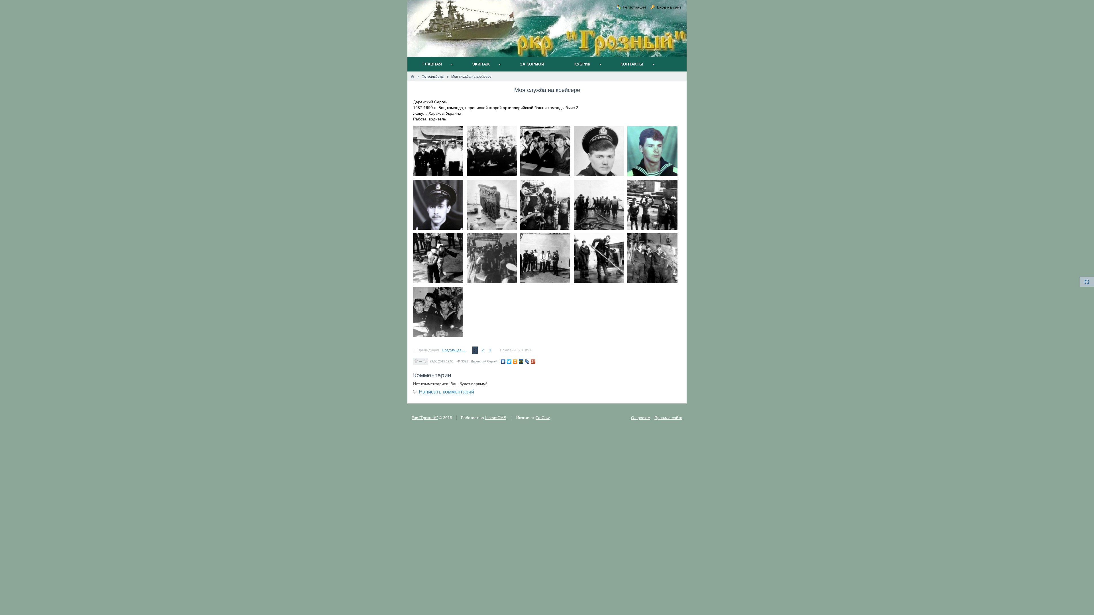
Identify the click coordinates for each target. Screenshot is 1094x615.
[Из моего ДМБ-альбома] (438, 151)
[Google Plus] (533, 361)
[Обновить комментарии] (1087, 282)
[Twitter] (509, 361)
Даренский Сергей (484, 361)
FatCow (543, 417)
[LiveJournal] (527, 361)
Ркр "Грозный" (425, 417)
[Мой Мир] (521, 361)
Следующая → (454, 350)
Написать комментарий (446, 392)
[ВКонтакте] (503, 361)
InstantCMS (495, 417)
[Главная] (412, 76)
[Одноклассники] (515, 361)
